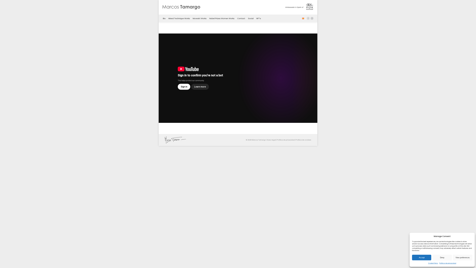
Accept (422, 257)
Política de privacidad (447, 263)
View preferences (463, 257)
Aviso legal (271, 140)
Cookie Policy (433, 263)
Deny (442, 257)
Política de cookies (303, 140)
